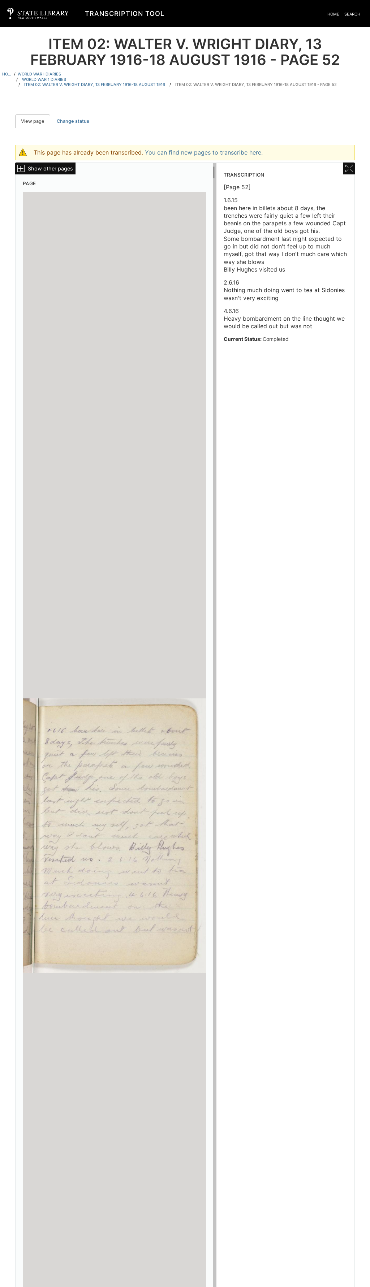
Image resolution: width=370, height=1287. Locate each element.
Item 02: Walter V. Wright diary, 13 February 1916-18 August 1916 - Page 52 (256, 84)
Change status (73, 121)
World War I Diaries (39, 74)
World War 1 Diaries (44, 79)
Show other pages (50, 168)
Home (333, 14)
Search (352, 14)
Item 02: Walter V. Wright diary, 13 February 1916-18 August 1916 (94, 84)
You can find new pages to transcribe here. (204, 152)
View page (35, 121)
